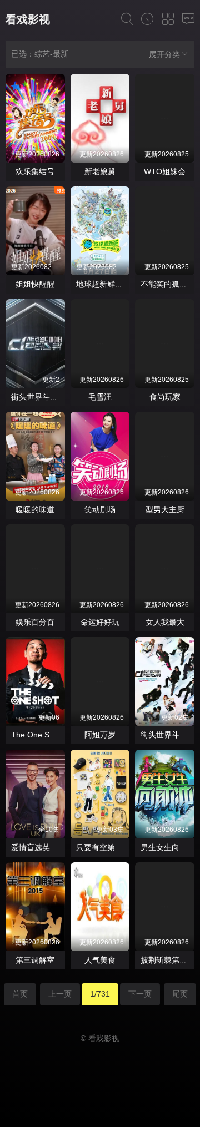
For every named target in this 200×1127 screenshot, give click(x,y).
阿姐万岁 (100, 734)
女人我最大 (165, 622)
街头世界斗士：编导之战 (54, 396)
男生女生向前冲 (168, 847)
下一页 (140, 993)
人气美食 (100, 960)
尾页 (180, 993)
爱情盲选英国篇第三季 (50, 847)
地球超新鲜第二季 (107, 284)
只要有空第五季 (103, 847)
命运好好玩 (100, 622)
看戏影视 (28, 19)
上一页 (60, 993)
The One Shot (36, 734)
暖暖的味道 (35, 509)
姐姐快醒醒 (35, 284)
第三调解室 (35, 960)
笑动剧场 (100, 509)
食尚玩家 (165, 396)
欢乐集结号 (35, 171)
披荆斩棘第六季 (168, 960)
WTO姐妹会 (165, 171)
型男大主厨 (165, 509)
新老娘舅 (100, 171)
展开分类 (164, 54)
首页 (20, 993)
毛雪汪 (100, 396)
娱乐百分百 (35, 622)
